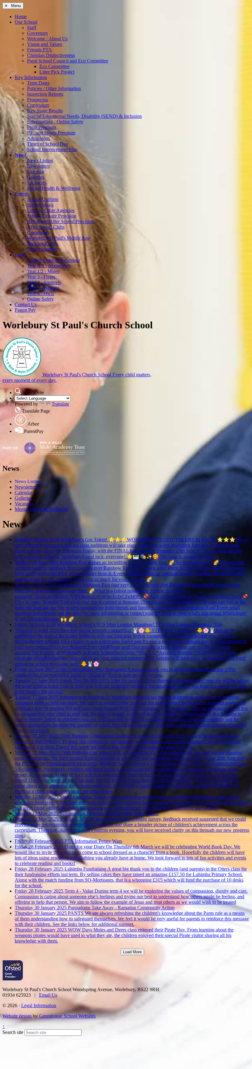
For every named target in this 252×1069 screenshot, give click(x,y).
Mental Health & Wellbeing (54, 188)
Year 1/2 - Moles (43, 271)
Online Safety (40, 299)
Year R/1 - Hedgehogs (48, 265)
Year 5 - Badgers (43, 287)
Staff (31, 27)
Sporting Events (42, 243)
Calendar (36, 171)
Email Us (48, 995)
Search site (12, 1032)
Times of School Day (47, 143)
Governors (37, 33)
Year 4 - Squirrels (44, 282)
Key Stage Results (45, 110)
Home (21, 16)
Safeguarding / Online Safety (55, 121)
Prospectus (37, 99)
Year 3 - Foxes (41, 276)
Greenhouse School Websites (67, 1016)
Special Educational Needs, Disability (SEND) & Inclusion (84, 116)
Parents (22, 193)
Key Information (31, 77)
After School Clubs (46, 227)
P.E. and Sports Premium (51, 132)
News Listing (40, 160)
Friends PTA (39, 49)
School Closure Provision (52, 215)
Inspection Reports (45, 94)
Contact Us (26, 304)
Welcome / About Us (47, 38)
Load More (132, 952)
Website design (17, 1016)
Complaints (38, 232)
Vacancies (36, 182)
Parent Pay (25, 310)
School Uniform (42, 199)
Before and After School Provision (60, 221)
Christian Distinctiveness (51, 55)
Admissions (38, 138)
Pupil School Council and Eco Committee (67, 60)
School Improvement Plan (52, 149)
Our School (26, 22)
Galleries (35, 177)
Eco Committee (54, 66)
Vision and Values (44, 44)
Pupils (21, 254)
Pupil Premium (41, 127)
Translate (60, 403)
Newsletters (38, 166)
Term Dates (38, 83)
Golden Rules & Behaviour (53, 260)
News (20, 155)
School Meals (40, 204)
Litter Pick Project (56, 71)
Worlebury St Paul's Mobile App (58, 238)
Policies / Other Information (54, 88)
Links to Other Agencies (50, 210)
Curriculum (38, 105)
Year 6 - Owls (40, 293)
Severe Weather (42, 249)
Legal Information (38, 1005)
